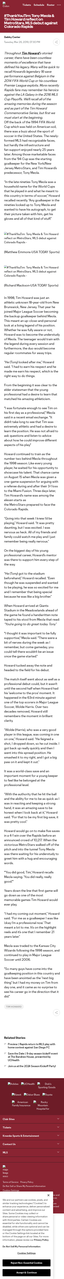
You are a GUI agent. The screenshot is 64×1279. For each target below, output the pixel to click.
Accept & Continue (26, 1272)
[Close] (48, 1195)
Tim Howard (14, 1006)
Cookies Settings (11, 1190)
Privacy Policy (41, 1239)
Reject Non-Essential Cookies (26, 1262)
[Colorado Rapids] (6, 5)
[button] (59, 5)
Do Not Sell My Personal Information (21, 1246)
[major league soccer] (5, 1171)
